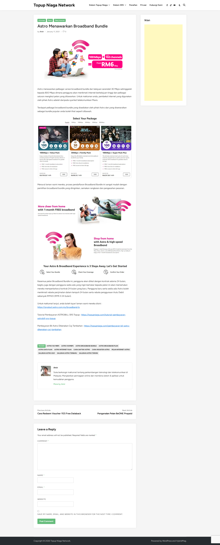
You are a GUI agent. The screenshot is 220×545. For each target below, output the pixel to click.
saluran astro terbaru (67, 353)
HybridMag (181, 541)
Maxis (50, 20)
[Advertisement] (163, 62)
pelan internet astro (121, 349)
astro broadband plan (108, 346)
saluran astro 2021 (46, 353)
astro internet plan (62, 349)
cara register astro (100, 349)
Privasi (143, 5)
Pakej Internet (60, 20)
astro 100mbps (67, 346)
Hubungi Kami (155, 5)
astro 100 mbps (53, 346)
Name (41, 475)
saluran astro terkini (88, 353)
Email (41, 487)
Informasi (41, 20)
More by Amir (59, 384)
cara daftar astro (82, 349)
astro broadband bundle (86, 346)
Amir (42, 32)
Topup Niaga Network (54, 5)
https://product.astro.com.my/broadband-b (58, 307)
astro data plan (45, 349)
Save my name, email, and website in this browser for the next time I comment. (80, 514)
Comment (43, 441)
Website (41, 499)
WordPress (167, 541)
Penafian (133, 5)
